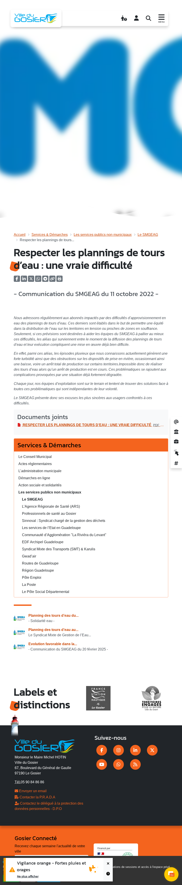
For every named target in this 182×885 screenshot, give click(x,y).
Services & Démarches (50, 235)
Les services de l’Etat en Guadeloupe (51, 528)
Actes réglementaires (35, 464)
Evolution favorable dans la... (52, 644)
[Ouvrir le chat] (171, 874)
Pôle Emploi (31, 577)
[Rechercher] (148, 18)
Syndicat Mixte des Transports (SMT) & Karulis (58, 549)
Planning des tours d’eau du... (53, 615)
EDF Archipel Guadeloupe (42, 542)
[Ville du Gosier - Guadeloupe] (45, 745)
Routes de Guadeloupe (40, 563)
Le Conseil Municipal (35, 457)
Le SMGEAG (148, 235)
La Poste (29, 585)
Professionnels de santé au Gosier (49, 513)
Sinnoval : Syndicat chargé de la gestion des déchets (63, 521)
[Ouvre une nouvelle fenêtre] (101, 750)
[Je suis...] (124, 18)
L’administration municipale (39, 471)
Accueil (20, 235)
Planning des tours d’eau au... (53, 630)
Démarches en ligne (34, 478)
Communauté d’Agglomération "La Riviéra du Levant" (64, 535)
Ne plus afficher (28, 876)
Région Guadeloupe (38, 570)
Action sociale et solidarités (39, 485)
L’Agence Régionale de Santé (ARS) (51, 506)
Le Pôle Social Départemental (45, 592)
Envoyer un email (32, 791)
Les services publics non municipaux (103, 235)
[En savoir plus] (108, 875)
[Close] (108, 864)
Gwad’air (29, 556)
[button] (59, 280)
